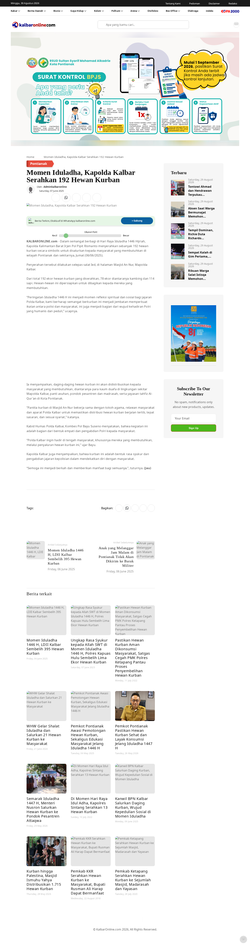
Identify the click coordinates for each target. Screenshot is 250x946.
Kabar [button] (14, 10)
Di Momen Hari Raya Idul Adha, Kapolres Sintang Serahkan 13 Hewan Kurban (89, 805)
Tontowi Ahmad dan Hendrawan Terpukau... (200, 191)
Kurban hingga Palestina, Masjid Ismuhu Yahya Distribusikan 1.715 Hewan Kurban (44, 880)
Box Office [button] (172, 10)
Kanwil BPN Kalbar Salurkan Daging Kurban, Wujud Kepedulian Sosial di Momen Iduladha (133, 807)
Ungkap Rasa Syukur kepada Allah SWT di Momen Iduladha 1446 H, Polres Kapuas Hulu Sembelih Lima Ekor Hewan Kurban (91, 651)
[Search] (184, 25)
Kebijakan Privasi (159, 935)
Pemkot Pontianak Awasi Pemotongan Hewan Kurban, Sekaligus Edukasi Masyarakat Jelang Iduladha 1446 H (88, 737)
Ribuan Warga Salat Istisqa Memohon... (198, 275)
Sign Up (194, 428)
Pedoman (107, 935)
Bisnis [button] (56, 10)
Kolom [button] (97, 10)
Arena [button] (133, 10)
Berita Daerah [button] (35, 10)
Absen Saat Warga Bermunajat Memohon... (201, 212)
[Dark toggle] (236, 24)
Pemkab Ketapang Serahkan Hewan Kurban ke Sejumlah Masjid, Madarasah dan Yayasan (133, 880)
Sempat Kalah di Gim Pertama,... (200, 254)
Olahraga (193, 10)
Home (30, 157)
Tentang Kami (88, 935)
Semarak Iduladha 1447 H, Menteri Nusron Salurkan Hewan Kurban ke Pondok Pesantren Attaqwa (43, 809)
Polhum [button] (115, 10)
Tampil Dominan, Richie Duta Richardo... (200, 234)
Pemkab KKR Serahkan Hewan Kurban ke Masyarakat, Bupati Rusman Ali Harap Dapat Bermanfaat (88, 882)
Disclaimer (124, 935)
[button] (228, 24)
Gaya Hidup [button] (77, 10)
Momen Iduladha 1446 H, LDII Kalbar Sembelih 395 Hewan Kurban (45, 647)
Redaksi (139, 935)
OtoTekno (153, 10)
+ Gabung (137, 220)
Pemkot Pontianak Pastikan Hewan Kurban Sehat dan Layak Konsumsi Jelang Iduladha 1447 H (133, 737)
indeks (209, 10)
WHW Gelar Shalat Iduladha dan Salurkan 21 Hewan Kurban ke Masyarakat (44, 735)
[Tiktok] (138, 919)
